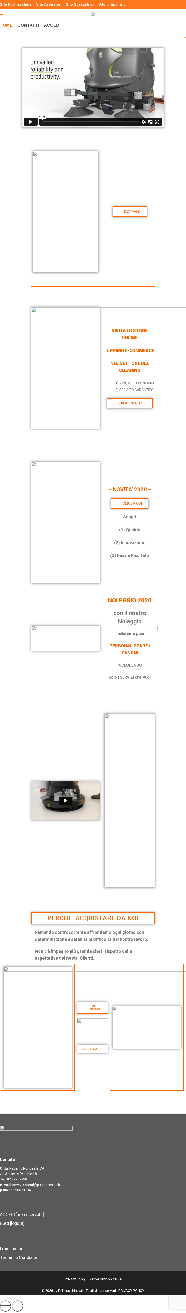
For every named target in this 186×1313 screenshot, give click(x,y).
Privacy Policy (75, 1279)
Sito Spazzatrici (80, 4)
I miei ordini (11, 1248)
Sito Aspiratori (48, 4)
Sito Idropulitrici (112, 4)
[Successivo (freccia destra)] (17, 1306)
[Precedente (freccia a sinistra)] (5, 1306)
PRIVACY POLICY (131, 1291)
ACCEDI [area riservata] (22, 1214)
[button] (92, 1049)
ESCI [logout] (12, 1223)
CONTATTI (28, 25)
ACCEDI (52, 25)
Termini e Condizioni (19, 1257)
